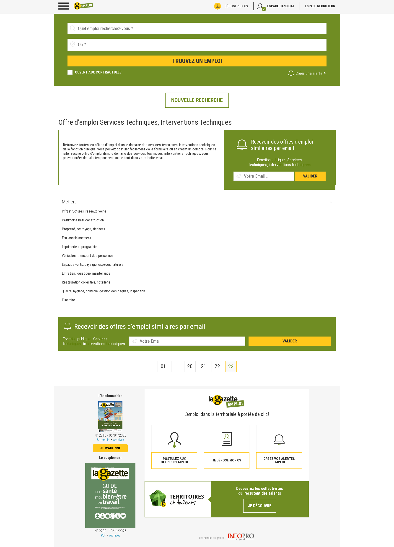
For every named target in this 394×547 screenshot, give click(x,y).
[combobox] (197, 45)
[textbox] (103, 44)
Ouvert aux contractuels (98, 72)
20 (189, 366)
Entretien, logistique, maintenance (86, 273)
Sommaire (103, 440)
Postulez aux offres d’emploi (174, 460)
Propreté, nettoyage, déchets (83, 229)
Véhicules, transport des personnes (88, 255)
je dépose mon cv (226, 460)
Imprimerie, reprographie (79, 247)
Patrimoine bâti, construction (83, 220)
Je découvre (259, 505)
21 (203, 366)
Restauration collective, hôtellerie (86, 282)
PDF (103, 535)
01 (163, 366)
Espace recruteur (320, 6)
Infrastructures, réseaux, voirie (84, 211)
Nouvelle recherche (197, 100)
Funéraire (68, 300)
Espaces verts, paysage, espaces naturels (92, 264)
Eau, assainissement (76, 238)
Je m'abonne (110, 448)
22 (217, 366)
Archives (118, 440)
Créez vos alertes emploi (279, 460)
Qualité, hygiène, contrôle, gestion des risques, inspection (103, 291)
